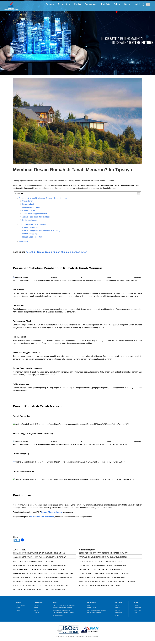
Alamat (136, 605)
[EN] (144, 3)
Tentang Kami (64, 4)
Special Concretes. (58, 615)
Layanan (18, 607)
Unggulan (18, 610)
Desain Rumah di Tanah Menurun (32, 225)
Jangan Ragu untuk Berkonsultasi (36, 217)
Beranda (50, 4)
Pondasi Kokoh (28, 210)
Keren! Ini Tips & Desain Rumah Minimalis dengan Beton (56, 252)
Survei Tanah (27, 201)
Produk (77, 4)
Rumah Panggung (29, 234)
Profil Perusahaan (20, 605)
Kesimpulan (23, 241)
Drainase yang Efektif (31, 207)
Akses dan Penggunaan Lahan (34, 214)
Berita (127, 4)
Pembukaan (118, 612)
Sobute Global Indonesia (51, 512)
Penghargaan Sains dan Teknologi (96, 610)
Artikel (117, 4)
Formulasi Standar (92, 607)
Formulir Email (137, 607)
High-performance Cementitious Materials (63, 612)
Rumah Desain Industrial (32, 237)
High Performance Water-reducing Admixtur (64, 605)
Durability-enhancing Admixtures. (61, 610)
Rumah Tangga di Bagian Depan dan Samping (41, 230)
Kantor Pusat (137, 610)
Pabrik (135, 612)
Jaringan (36, 612)
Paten (89, 605)
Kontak (137, 4)
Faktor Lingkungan (29, 220)
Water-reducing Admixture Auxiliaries (62, 607)
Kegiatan (117, 610)
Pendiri (36, 610)
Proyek (117, 615)
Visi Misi (36, 605)
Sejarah (36, 607)
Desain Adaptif (28, 204)
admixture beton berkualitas (42, 517)
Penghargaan (91, 4)
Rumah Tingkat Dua (30, 227)
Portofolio (105, 4)
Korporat (117, 607)
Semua (117, 605)
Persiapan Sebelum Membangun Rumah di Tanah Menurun (43, 198)
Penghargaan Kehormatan (94, 612)
